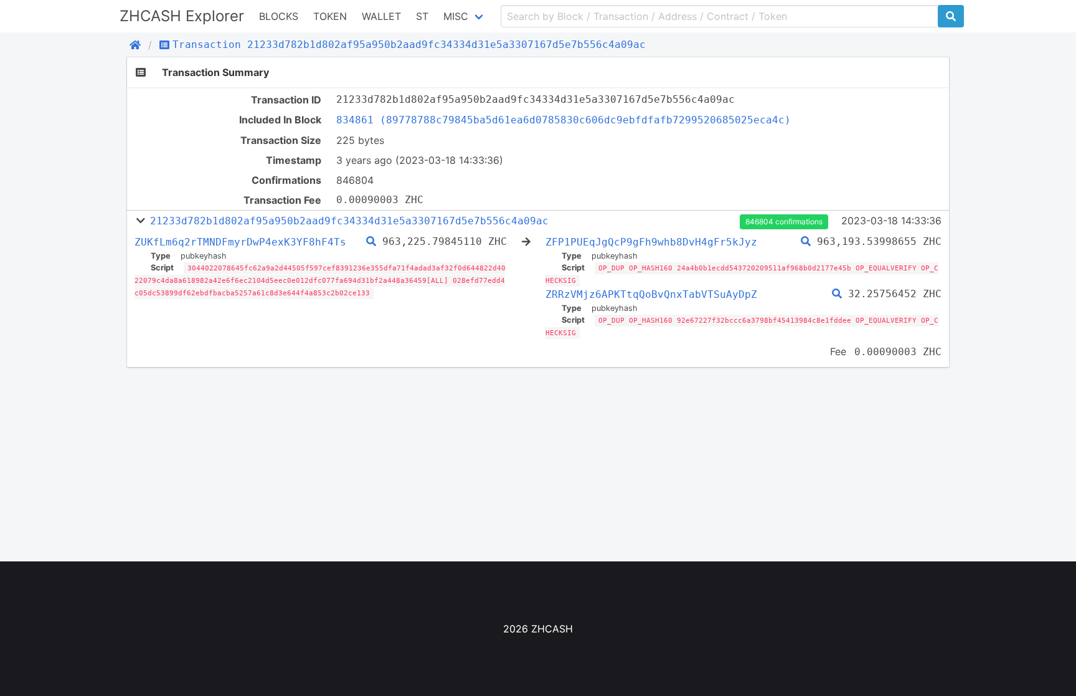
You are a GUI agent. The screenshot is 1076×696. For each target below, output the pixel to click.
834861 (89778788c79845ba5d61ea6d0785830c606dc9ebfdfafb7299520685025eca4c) (563, 120)
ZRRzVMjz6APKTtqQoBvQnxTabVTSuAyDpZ (651, 294)
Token (330, 16)
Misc (455, 16)
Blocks (278, 16)
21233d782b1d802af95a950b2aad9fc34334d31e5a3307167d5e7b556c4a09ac (349, 221)
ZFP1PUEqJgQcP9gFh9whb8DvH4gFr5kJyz (651, 242)
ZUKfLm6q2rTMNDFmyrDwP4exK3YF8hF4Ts (240, 242)
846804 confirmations (784, 221)
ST (422, 16)
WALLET (381, 16)
